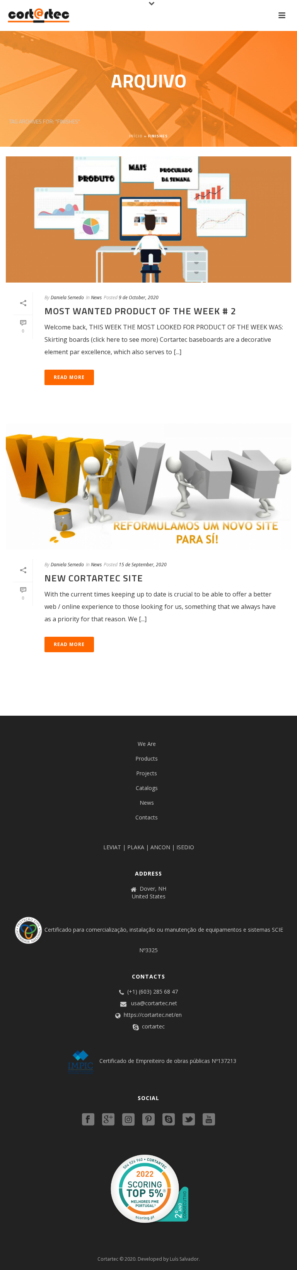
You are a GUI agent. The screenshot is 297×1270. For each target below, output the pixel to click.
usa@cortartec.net (154, 1003)
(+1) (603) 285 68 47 (152, 991)
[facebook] (88, 1119)
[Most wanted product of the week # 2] (148, 219)
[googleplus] (108, 1119)
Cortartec (107, 1259)
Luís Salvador (184, 1259)
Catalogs (147, 788)
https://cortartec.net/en (153, 1014)
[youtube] (209, 1119)
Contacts (146, 817)
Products (146, 758)
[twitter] (189, 1119)
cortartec (153, 1026)
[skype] (168, 1119)
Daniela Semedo (67, 297)
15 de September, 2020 (143, 564)
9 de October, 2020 (139, 297)
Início (136, 136)
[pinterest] (148, 1119)
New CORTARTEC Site (93, 578)
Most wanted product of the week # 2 (140, 311)
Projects (146, 773)
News (96, 297)
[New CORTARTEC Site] (148, 486)
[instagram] (128, 1119)
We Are (147, 743)
